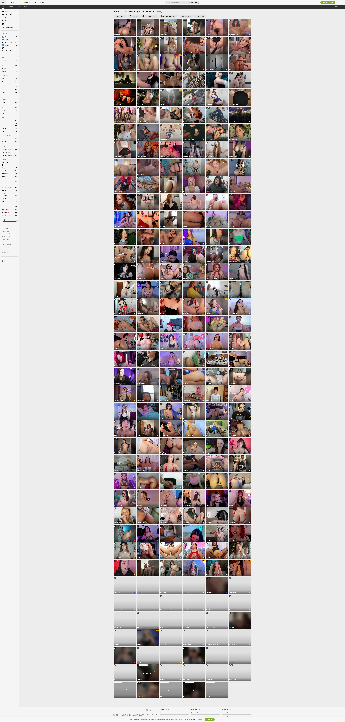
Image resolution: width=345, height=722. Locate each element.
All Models (4, 250)
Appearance (120, 16)
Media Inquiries (6, 236)
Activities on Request (169, 16)
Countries (134, 16)
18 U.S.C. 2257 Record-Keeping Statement (8, 253)
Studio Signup (5, 247)
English (151, 710)
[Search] (187, 2)
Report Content (6, 234)
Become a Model (6, 244)
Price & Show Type (150, 16)
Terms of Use (5, 242)
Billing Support (5, 231)
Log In (339, 2)
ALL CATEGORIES (10, 220)
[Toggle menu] (3, 2)
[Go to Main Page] (14, 2)
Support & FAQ (5, 228)
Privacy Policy (5, 239)
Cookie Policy (190, 719)
